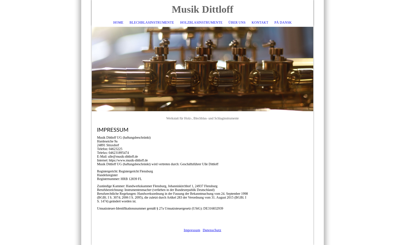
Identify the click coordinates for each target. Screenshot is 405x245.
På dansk (283, 22)
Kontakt (260, 22)
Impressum (192, 230)
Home (118, 22)
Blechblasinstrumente (152, 22)
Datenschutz (212, 230)
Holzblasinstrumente (201, 22)
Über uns (237, 22)
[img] (202, 69)
